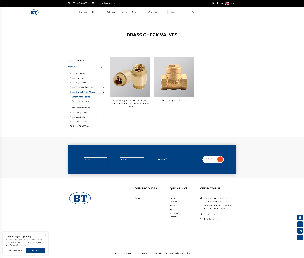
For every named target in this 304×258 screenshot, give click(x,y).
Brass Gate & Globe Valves (82, 87)
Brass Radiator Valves (80, 108)
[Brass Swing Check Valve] (174, 77)
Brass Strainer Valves (81, 101)
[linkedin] (222, 3)
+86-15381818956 (79, 3)
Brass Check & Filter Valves (82, 92)
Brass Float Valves (78, 122)
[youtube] (213, 3)
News (123, 12)
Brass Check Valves (81, 97)
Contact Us (155, 12)
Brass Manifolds (77, 117)
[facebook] (217, 3)
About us (138, 12)
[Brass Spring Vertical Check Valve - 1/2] (130, 77)
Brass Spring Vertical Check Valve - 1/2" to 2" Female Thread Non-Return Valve (130, 103)
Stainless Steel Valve (79, 126)
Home (83, 12)
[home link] (33, 12)
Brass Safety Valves (79, 113)
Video (111, 12)
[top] (300, 237)
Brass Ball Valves (77, 73)
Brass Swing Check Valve (174, 100)
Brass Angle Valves (79, 82)
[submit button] (193, 12)
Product (97, 12)
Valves (71, 67)
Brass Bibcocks (77, 78)
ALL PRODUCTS (76, 60)
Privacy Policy (182, 253)
